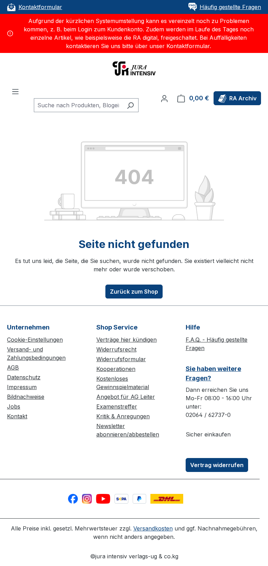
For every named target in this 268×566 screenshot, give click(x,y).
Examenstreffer (116, 406)
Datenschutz (23, 377)
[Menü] (15, 91)
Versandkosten (153, 528)
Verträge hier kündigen (126, 339)
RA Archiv (242, 98)
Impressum (22, 386)
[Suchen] (130, 105)
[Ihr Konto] (164, 98)
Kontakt (17, 416)
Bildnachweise (25, 396)
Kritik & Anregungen (123, 416)
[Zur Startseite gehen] (134, 67)
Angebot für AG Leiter (125, 396)
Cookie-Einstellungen (35, 339)
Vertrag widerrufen (217, 465)
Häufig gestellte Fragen (230, 6)
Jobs (13, 406)
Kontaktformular (40, 6)
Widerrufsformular (121, 359)
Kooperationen (115, 368)
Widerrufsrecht (116, 349)
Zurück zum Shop (134, 291)
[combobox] (78, 105)
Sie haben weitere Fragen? (213, 373)
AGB (13, 367)
